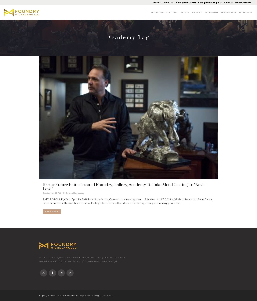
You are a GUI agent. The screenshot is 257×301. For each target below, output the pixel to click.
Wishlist (157, 2)
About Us (169, 2)
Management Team (186, 2)
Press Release (75, 193)
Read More (51, 211)
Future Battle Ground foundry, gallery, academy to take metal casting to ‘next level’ (123, 187)
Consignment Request (210, 2)
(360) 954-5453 (243, 2)
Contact (228, 2)
